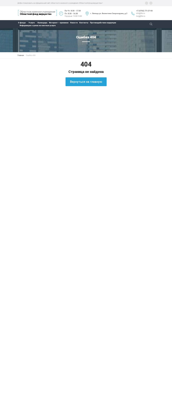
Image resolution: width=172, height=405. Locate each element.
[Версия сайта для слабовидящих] (150, 3)
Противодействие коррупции (103, 23)
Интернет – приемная (58, 23)
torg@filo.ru (140, 16)
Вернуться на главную (86, 81)
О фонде (22, 23)
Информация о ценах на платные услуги (38, 25)
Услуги (32, 23)
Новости (74, 23)
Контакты (83, 23)
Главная (21, 55)
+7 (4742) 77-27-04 (144, 11)
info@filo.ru (140, 13)
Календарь (42, 23)
